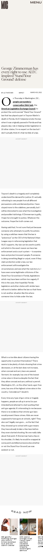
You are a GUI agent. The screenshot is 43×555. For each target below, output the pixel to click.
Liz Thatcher (8, 93)
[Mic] (4, 5)
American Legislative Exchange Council (18, 109)
